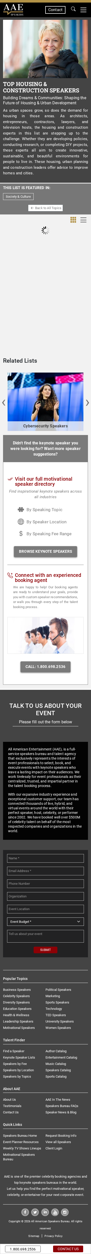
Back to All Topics (48, 208)
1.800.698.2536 (23, 1249)
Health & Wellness (16, 1015)
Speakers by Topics (17, 1076)
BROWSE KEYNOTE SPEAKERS (45, 551)
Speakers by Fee (15, 1064)
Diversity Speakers (16, 1002)
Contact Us (11, 1112)
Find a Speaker (13, 1051)
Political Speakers (58, 990)
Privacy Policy (53, 1236)
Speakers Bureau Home (20, 1136)
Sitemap (33, 1236)
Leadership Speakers (18, 1021)
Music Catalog (56, 1064)
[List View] (83, 219)
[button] (3, 401)
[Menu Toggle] (83, 10)
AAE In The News (58, 1099)
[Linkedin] (45, 1214)
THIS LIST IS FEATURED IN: (26, 188)
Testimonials (12, 1106)
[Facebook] (25, 1214)
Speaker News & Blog (61, 1112)
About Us (9, 1099)
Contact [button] (55, 9)
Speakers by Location (18, 1070)
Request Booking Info (61, 1136)
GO (73, 10)
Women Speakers (58, 1028)
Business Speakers (17, 990)
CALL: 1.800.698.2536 (45, 666)
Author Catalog (56, 1051)
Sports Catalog (56, 1076)
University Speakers (60, 1021)
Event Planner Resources (21, 1142)
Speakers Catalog (58, 1070)
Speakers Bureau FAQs (62, 1106)
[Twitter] (35, 1214)
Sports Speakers (57, 1002)
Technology (54, 1009)
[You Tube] (55, 1214)
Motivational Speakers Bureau (19, 1157)
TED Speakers (56, 1015)
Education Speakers (17, 1009)
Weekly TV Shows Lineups (22, 1148)
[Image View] (73, 220)
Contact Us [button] (68, 1249)
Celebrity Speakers (16, 996)
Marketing (53, 996)
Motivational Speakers (19, 1028)
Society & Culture (18, 196)
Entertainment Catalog (61, 1057)
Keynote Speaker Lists (19, 1057)
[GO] (73, 10)
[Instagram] (65, 1214)
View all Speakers (58, 1142)
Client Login (54, 1148)
